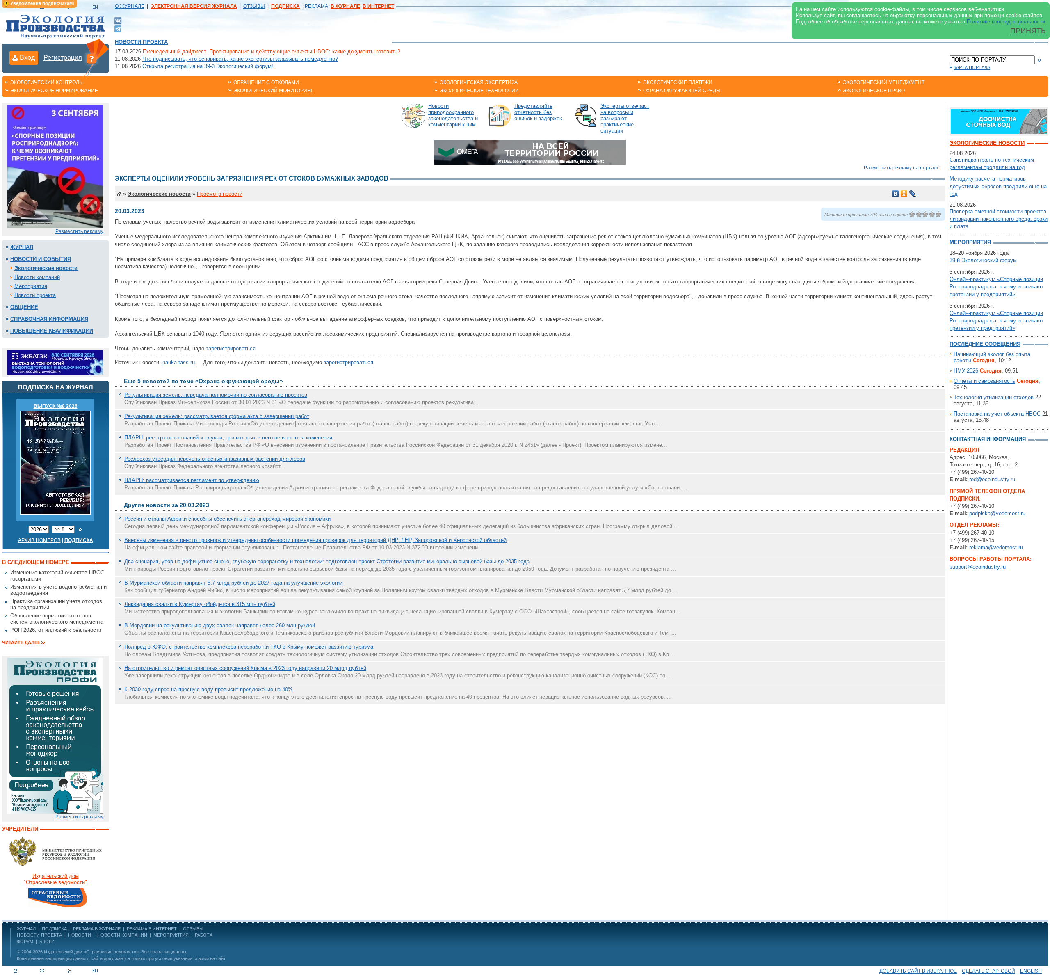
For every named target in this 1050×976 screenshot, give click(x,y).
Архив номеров (39, 540)
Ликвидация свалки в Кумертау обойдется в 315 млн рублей (199, 604)
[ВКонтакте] (118, 20)
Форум (25, 941)
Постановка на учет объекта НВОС (997, 414)
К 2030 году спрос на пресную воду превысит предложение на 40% (208, 689)
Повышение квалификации (51, 331)
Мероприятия (30, 286)
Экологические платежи (677, 82)
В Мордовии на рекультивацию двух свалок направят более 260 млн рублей (219, 625)
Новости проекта (141, 42)
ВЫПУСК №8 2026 (56, 406)
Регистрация (62, 57)
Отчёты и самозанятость (984, 381)
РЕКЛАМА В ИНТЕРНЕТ (152, 928)
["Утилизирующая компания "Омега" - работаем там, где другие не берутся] (530, 152)
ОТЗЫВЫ (254, 6)
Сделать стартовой (988, 971)
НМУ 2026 (966, 371)
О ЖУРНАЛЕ (129, 6)
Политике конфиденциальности (1006, 21)
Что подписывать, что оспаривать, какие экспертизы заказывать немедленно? (240, 59)
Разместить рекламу (79, 231)
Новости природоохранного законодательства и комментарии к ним (453, 115)
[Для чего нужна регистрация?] (91, 58)
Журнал (21, 247)
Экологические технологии (479, 91)
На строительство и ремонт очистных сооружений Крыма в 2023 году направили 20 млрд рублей (245, 668)
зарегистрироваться (231, 348)
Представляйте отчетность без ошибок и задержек (538, 112)
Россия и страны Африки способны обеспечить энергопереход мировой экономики (227, 519)
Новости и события (40, 259)
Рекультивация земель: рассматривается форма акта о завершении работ (216, 416)
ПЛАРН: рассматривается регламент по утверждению (191, 480)
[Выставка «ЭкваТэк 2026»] (55, 362)
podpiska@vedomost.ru (997, 513)
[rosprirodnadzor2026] (55, 166)
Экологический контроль (46, 82)
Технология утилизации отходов (994, 397)
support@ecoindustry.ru (978, 567)
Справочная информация (49, 319)
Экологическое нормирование (54, 91)
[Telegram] (117, 28)
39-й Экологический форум (983, 260)
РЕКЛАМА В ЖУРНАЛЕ (97, 928)
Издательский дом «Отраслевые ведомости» (91, 951)
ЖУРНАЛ (26, 928)
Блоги (47, 941)
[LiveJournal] (912, 193)
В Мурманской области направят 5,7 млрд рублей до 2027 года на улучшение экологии (233, 583)
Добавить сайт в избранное (918, 971)
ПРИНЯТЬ (1028, 31)
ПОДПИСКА (54, 928)
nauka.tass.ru (178, 362)
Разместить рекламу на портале (902, 168)
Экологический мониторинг (273, 91)
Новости (79, 935)
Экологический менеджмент (883, 82)
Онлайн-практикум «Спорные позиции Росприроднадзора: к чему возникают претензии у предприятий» (996, 286)
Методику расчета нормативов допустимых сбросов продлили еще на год (998, 186)
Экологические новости (46, 268)
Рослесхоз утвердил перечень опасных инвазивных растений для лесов (214, 459)
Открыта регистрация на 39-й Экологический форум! (207, 66)
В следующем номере (35, 562)
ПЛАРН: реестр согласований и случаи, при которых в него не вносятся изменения (228, 437)
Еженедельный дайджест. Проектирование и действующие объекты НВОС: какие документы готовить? (271, 51)
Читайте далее (21, 642)
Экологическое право (874, 91)
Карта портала (972, 67)
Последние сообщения (985, 344)
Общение (24, 307)
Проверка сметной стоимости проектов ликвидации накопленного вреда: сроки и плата (999, 218)
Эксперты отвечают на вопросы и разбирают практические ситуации (624, 118)
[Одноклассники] (904, 193)
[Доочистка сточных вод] (999, 121)
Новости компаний (37, 277)
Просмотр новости (219, 194)
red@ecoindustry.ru (992, 479)
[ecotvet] (55, 735)
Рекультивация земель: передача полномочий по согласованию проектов (215, 395)
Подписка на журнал (55, 387)
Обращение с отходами (266, 82)
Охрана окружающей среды (682, 91)
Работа (203, 935)
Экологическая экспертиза (479, 82)
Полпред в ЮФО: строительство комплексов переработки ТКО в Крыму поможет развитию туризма (248, 647)
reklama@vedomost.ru (996, 547)
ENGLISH (1031, 971)
